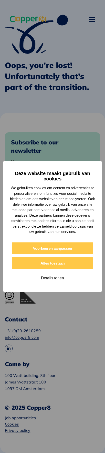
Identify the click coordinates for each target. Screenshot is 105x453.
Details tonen (52, 278)
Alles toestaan (53, 263)
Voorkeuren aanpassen (52, 248)
